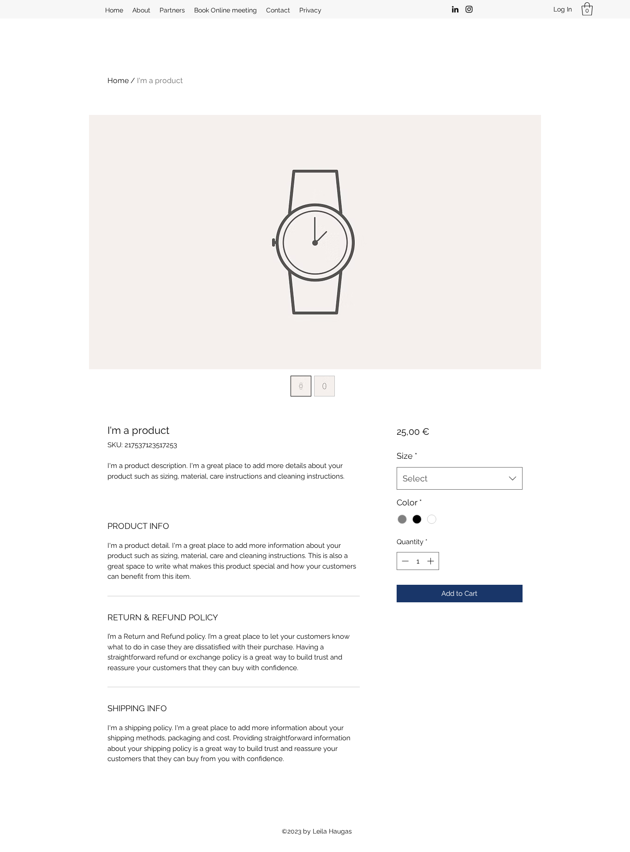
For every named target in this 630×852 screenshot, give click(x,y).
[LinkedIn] (455, 9)
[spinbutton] (417, 561)
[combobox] (460, 478)
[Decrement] (404, 561)
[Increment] (431, 561)
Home (118, 80)
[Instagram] (469, 9)
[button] (587, 9)
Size (407, 456)
